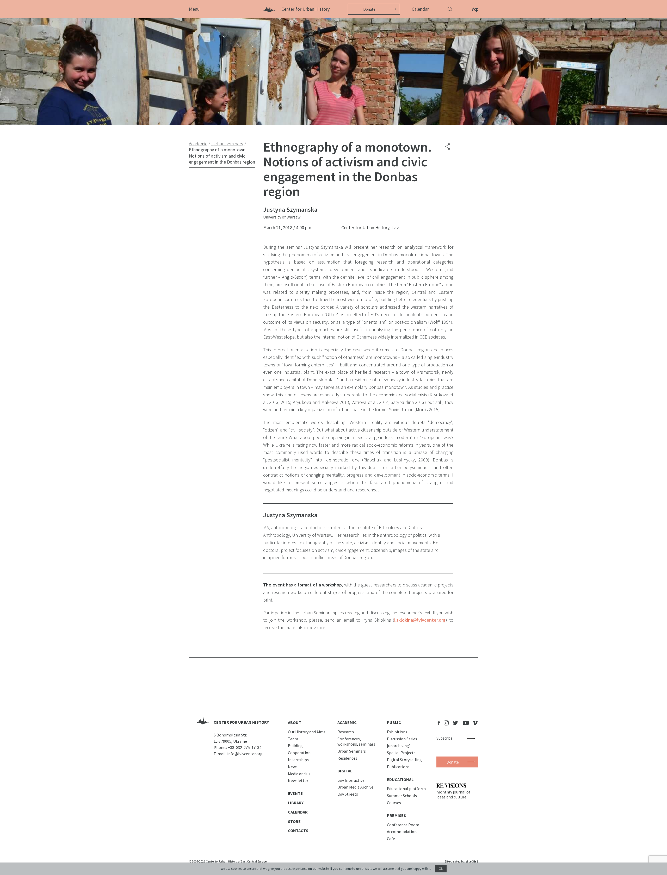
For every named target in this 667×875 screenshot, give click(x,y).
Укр (475, 9)
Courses (394, 802)
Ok (441, 869)
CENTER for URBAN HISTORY (241, 722)
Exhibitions (397, 731)
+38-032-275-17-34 (244, 747)
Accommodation (402, 831)
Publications (398, 766)
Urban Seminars (351, 751)
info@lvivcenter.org (245, 753)
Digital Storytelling (404, 759)
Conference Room (403, 824)
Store (294, 821)
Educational (400, 779)
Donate (369, 9)
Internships (298, 759)
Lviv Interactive (351, 780)
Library (296, 802)
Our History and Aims (306, 731)
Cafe (391, 838)
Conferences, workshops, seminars (356, 741)
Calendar (420, 9)
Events (295, 793)
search (472, 738)
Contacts (298, 830)
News (293, 766)
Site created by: (461, 861)
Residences (347, 758)
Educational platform (406, 788)
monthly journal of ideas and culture (453, 794)
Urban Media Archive (355, 787)
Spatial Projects (401, 752)
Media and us (299, 773)
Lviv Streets (347, 794)
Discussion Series (402, 738)
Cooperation (299, 752)
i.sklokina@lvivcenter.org (420, 620)
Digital (344, 770)
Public (394, 722)
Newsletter (298, 780)
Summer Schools (402, 795)
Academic (347, 722)
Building (295, 745)
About (294, 722)
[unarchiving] (399, 745)
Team (293, 738)
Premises (396, 815)
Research (345, 731)
